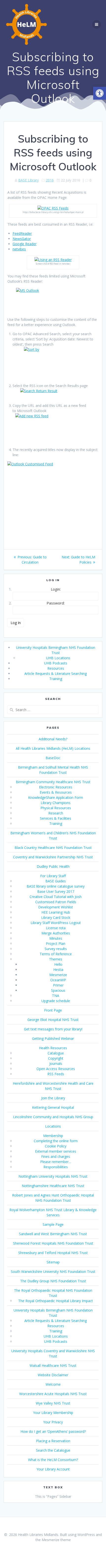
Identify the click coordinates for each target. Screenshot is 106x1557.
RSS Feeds (55, 1074)
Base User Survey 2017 (55, 891)
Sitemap (53, 1262)
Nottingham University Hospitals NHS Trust (53, 1176)
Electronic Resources (55, 787)
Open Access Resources (55, 1068)
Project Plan (55, 943)
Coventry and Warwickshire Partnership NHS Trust (53, 857)
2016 (50, 180)
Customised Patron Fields (55, 901)
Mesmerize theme (56, 1539)
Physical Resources (55, 808)
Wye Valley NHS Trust (53, 1403)
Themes (55, 959)
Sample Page (53, 1224)
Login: (56, 589)
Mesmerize (58, 974)
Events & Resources (56, 792)
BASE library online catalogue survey (56, 886)
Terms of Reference (56, 954)
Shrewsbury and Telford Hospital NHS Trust (53, 1252)
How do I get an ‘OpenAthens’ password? (53, 1431)
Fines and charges (55, 1156)
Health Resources (53, 1048)
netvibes (19, 249)
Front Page (53, 1010)
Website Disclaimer (53, 1375)
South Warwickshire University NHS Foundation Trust (53, 1271)
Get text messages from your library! (53, 1029)
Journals (55, 1063)
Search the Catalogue (53, 1450)
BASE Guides (55, 881)
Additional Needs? (53, 739)
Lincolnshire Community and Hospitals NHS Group (53, 1116)
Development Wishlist (55, 907)
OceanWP (58, 980)
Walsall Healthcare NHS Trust (53, 1365)
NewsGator (22, 238)
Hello (58, 964)
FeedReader (22, 233)
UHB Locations (58, 658)
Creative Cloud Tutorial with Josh (56, 896)
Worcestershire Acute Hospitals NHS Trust (53, 1393)
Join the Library (53, 1098)
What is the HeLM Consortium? (53, 1459)
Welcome (53, 1384)
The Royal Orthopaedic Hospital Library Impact (55, 1300)
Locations (53, 1126)
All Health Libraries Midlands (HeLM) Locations (53, 748)
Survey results (56, 948)
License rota (56, 928)
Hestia (58, 969)
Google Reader (24, 243)
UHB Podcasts (55, 663)
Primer (58, 985)
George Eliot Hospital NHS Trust (53, 1019)
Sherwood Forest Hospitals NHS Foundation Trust (53, 1243)
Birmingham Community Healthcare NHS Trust (53, 781)
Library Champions (56, 802)
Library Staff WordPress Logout (56, 922)
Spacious (58, 990)
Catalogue (56, 1053)
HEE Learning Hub (55, 912)
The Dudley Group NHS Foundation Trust (53, 1281)
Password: (56, 602)
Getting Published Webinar (53, 1038)
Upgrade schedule (55, 1000)
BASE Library (28, 180)
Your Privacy (53, 1422)
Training (55, 678)
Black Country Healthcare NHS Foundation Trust (53, 847)
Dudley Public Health (53, 866)
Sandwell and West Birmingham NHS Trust (53, 1233)
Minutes (55, 938)
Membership (53, 1135)
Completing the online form (56, 1140)
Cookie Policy (55, 1146)
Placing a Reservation (53, 1440)
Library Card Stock (55, 917)
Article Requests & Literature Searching (55, 673)
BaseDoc (53, 757)
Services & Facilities (55, 818)
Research (55, 813)
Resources (55, 668)
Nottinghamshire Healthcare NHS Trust (53, 1185)
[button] (99, 93)
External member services (55, 1151)
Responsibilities (55, 1167)
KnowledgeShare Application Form (55, 797)
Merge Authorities (55, 933)
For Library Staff (53, 875)
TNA (55, 995)
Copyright (55, 1058)
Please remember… (55, 1161)
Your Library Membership (53, 1412)
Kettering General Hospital (53, 1107)
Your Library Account (53, 1469)
